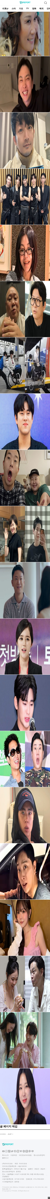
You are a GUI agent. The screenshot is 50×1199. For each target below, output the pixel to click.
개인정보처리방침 (25, 1155)
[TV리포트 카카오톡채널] (29, 1152)
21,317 (9, 1134)
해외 (41, 8)
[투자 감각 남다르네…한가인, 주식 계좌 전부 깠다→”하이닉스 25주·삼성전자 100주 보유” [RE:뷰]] (25, 674)
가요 (21, 8)
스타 (14, 8)
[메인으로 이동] (25, 3)
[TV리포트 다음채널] (18, 1152)
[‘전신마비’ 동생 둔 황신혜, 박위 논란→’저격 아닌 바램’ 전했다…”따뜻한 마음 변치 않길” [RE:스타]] (25, 280)
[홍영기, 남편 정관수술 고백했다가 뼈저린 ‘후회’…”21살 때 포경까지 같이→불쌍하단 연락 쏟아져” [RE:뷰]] (25, 955)
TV (27, 8)
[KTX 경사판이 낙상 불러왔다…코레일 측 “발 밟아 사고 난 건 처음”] (25, 899)
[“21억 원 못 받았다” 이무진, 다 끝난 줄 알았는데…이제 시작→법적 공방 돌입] (25, 449)
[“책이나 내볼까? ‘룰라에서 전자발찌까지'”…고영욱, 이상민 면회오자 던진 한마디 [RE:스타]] (25, 786)
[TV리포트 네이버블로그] (32, 1152)
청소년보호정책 (39, 1155)
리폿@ (5, 8)
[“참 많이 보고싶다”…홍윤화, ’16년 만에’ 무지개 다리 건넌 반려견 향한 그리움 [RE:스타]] (25, 505)
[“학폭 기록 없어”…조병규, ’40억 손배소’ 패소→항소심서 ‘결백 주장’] (25, 842)
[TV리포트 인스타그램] (6, 1152)
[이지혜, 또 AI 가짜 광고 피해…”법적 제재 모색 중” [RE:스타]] (25, 1124)
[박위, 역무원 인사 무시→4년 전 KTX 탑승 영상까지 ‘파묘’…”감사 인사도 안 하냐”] (25, 393)
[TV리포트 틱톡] (9, 1152)
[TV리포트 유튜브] (3, 1152)
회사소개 (5, 1155)
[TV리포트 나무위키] (24, 1152)
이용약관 (14, 1155)
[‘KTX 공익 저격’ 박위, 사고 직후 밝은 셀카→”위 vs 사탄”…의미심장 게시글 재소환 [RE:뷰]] (25, 111)
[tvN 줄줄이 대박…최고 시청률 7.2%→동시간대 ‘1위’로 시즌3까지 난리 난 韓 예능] (25, 55)
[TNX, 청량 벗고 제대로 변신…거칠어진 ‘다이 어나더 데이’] (25, 224)
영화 (34, 8)
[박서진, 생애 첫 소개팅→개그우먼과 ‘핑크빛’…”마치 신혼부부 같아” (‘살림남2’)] (25, 1067)
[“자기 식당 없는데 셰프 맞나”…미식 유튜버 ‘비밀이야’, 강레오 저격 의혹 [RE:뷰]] (25, 336)
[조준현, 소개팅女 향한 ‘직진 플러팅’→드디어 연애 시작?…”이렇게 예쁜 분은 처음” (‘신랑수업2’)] (25, 618)
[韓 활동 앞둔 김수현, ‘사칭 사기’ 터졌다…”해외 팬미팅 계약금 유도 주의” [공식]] (25, 730)
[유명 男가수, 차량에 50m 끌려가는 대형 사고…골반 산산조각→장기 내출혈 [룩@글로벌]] (25, 168)
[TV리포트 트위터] (12, 1152)
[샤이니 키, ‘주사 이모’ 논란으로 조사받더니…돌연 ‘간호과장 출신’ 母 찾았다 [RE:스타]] (25, 561)
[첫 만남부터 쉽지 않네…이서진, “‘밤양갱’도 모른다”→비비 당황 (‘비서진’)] (25, 1011)
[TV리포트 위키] (21, 1152)
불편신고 (5, 1158)
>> (12, 1134)
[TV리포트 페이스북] (15, 1152)
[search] (45, 3)
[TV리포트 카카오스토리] (26, 1152)
